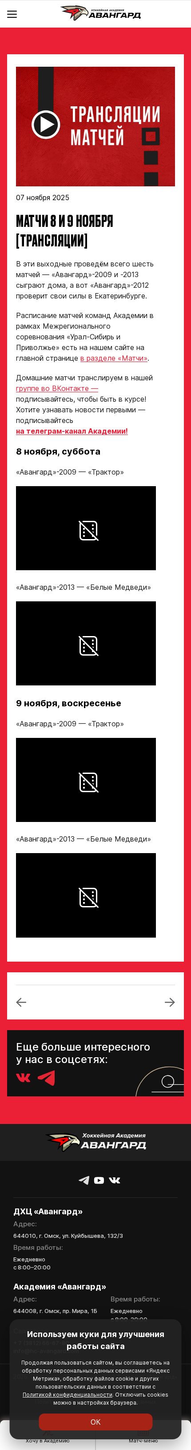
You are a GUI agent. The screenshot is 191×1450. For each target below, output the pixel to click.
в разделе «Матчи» (113, 358)
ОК (96, 1422)
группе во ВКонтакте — (57, 388)
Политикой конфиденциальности (67, 1394)
